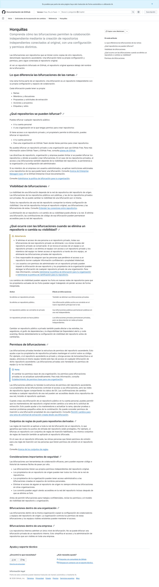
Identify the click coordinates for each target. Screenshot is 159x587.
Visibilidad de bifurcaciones (28, 186)
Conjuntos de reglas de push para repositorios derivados (42, 421)
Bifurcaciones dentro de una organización (33, 508)
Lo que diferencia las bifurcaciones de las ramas (42, 75)
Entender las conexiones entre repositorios (58, 208)
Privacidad (40, 578)
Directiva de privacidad (17, 564)
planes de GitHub (67, 150)
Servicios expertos (67, 578)
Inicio (10, 18)
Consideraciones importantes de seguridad (34, 456)
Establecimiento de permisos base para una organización (37, 379)
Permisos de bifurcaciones (28, 344)
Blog (78, 578)
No (24, 560)
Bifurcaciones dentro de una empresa (31, 525)
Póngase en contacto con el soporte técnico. (76, 563)
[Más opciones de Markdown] (127, 31)
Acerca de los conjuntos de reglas (33, 449)
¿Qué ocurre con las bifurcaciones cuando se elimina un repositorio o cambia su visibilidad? (47, 227)
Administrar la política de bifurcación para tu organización (43, 178)
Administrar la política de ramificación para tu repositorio (42, 275)
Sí (15, 560)
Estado (48, 578)
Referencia (53, 18)
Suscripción (150, 12)
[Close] (152, 3)
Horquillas (63, 18)
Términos (30, 578)
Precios (55, 578)
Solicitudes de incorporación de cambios (30, 18)
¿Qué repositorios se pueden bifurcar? (35, 113)
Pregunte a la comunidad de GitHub (72, 559)
